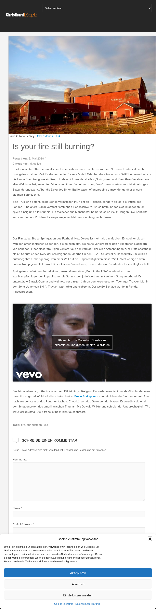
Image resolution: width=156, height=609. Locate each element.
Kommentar (21, 459)
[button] (150, 539)
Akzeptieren (78, 573)
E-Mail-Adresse (23, 524)
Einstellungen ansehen (78, 595)
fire (23, 424)
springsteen (34, 424)
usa (45, 424)
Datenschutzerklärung (87, 604)
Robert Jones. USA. (48, 136)
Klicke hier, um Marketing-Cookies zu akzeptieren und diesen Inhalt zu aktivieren (82, 342)
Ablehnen (78, 584)
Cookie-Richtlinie (63, 604)
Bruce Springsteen (86, 396)
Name (17, 508)
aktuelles (35, 163)
